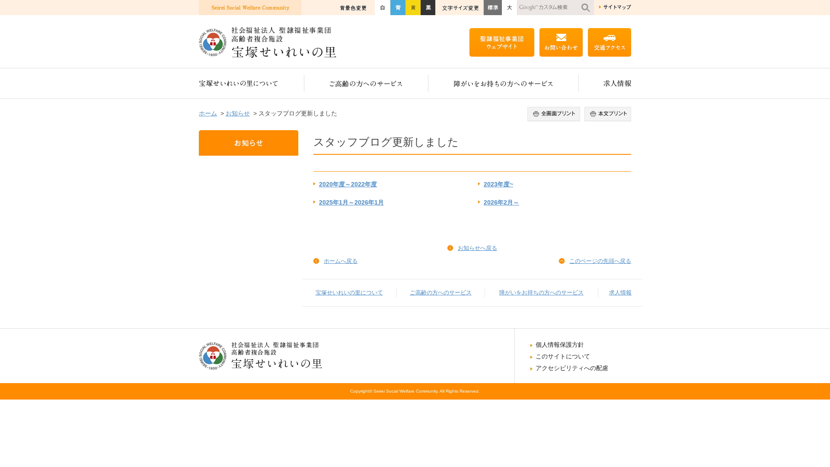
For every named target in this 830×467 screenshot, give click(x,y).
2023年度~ (498, 184)
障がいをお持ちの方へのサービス (503, 83)
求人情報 (605, 83)
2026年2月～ (501, 202)
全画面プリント (554, 114)
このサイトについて (563, 356)
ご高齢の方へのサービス (366, 83)
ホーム (208, 113)
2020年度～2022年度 (348, 184)
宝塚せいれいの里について (251, 83)
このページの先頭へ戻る (600, 261)
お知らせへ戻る (477, 248)
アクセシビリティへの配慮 (572, 368)
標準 (492, 7)
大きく (509, 7)
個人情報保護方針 (560, 344)
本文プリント (606, 114)
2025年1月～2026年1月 (351, 202)
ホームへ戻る (341, 261)
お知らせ (238, 113)
